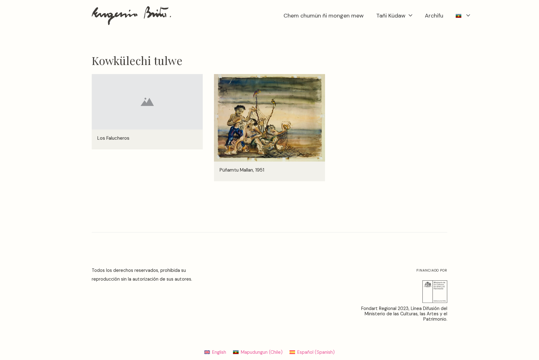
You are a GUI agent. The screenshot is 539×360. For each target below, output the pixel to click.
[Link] (131, 15)
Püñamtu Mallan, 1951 (242, 170)
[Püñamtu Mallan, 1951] (269, 78)
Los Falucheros (113, 138)
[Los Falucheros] (147, 78)
